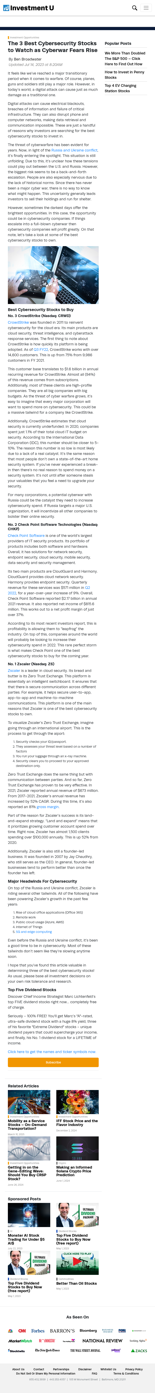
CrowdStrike (18, 322)
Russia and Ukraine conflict (74, 150)
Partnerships (61, 1369)
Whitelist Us (108, 1369)
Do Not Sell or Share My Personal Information (45, 1373)
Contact (39, 1369)
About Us (18, 1369)
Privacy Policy (134, 1369)
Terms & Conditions (126, 1373)
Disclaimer (85, 1369)
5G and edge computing (34, 932)
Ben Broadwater (28, 59)
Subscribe (53, 1062)
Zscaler (14, 670)
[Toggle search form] (134, 7)
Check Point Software (26, 535)
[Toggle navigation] (146, 8)
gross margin (48, 807)
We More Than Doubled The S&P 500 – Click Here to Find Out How (125, 58)
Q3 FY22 (41, 349)
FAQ (94, 1373)
